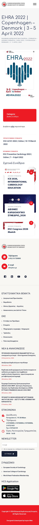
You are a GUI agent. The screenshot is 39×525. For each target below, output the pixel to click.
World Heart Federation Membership (16, 475)
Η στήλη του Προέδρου (11, 321)
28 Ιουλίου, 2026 (6, 365)
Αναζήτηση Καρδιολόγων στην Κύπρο (15, 362)
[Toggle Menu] (34, 4)
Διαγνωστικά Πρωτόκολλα (12, 298)
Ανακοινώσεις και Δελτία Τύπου (14, 310)
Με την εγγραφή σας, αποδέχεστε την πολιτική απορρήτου (19, 449)
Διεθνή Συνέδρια (12, 117)
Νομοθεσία (7, 302)
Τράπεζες (6, 333)
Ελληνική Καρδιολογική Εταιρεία (25, 511)
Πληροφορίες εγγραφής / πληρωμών (16, 329)
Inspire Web (28, 520)
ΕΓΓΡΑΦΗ (8, 454)
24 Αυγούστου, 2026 (8, 358)
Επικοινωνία (7, 337)
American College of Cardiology (14, 471)
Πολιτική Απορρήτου (10, 341)
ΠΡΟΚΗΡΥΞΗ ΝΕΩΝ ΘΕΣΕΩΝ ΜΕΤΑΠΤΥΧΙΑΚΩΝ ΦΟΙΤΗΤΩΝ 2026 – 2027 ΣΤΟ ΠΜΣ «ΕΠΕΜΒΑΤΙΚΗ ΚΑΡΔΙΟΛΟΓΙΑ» (18, 400)
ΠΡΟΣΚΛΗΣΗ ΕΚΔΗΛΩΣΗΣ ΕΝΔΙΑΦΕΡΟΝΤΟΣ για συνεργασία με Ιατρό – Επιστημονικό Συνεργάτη (18, 354)
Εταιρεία (6, 325)
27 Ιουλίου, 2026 (6, 404)
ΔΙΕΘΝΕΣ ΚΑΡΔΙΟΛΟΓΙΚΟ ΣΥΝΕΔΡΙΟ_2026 (17, 212)
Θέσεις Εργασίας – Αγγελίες (13, 306)
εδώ (12, 127)
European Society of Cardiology (14, 467)
